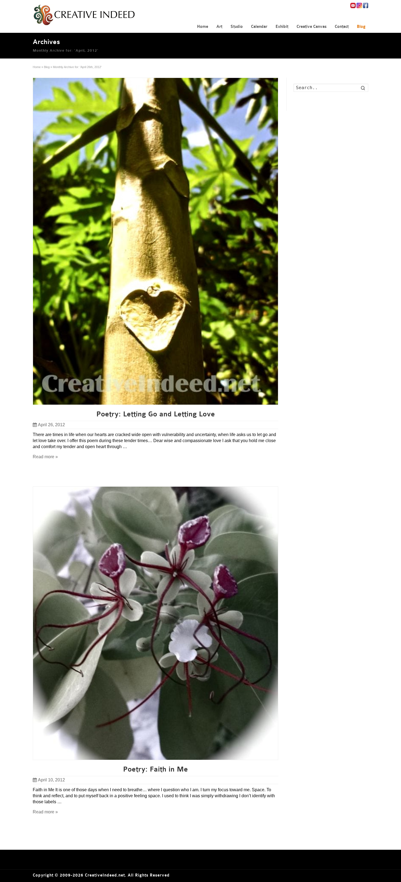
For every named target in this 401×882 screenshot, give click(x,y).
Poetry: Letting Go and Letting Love (155, 414)
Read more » (45, 456)
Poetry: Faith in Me (155, 769)
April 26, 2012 (51, 424)
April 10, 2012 (51, 780)
